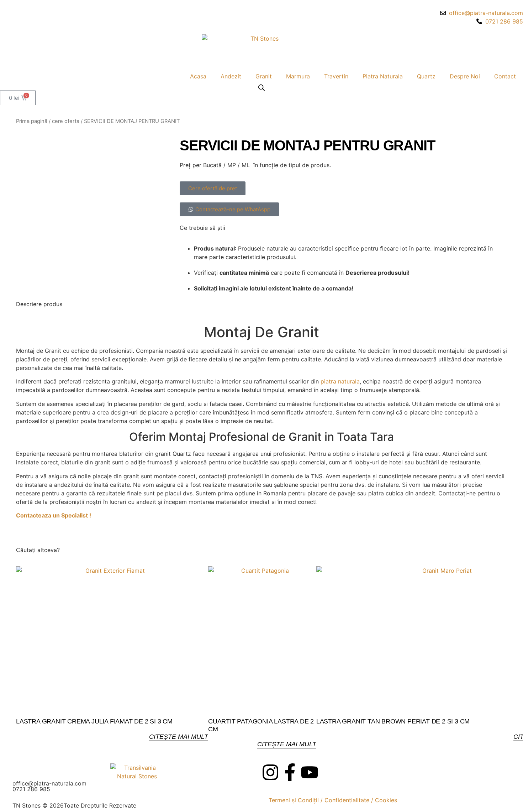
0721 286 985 (31, 789)
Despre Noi (465, 76)
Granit (263, 76)
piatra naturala (340, 381)
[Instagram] (270, 772)
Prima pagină (31, 121)
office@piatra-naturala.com (49, 783)
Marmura (298, 76)
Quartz (426, 76)
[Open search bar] (261, 87)
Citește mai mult (178, 736)
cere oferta (65, 121)
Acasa (198, 76)
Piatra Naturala (383, 76)
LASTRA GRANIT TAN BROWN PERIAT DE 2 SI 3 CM (393, 721)
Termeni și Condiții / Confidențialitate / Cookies (333, 800)
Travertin (336, 76)
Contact (505, 76)
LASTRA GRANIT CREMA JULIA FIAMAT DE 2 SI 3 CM (94, 721)
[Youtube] (309, 772)
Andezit (231, 76)
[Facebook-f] (290, 772)
